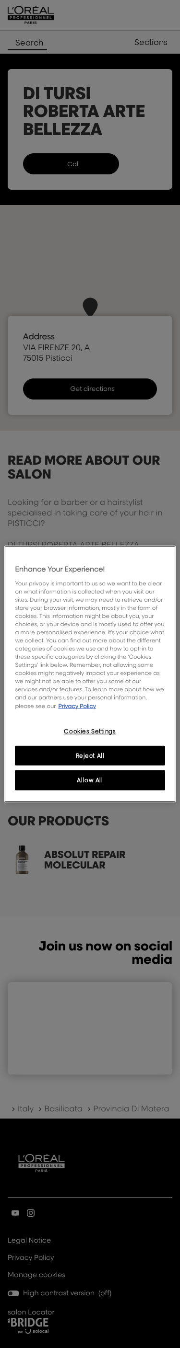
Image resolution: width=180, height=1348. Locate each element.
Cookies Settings (90, 730)
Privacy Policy (77, 705)
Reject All (90, 755)
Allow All (90, 780)
